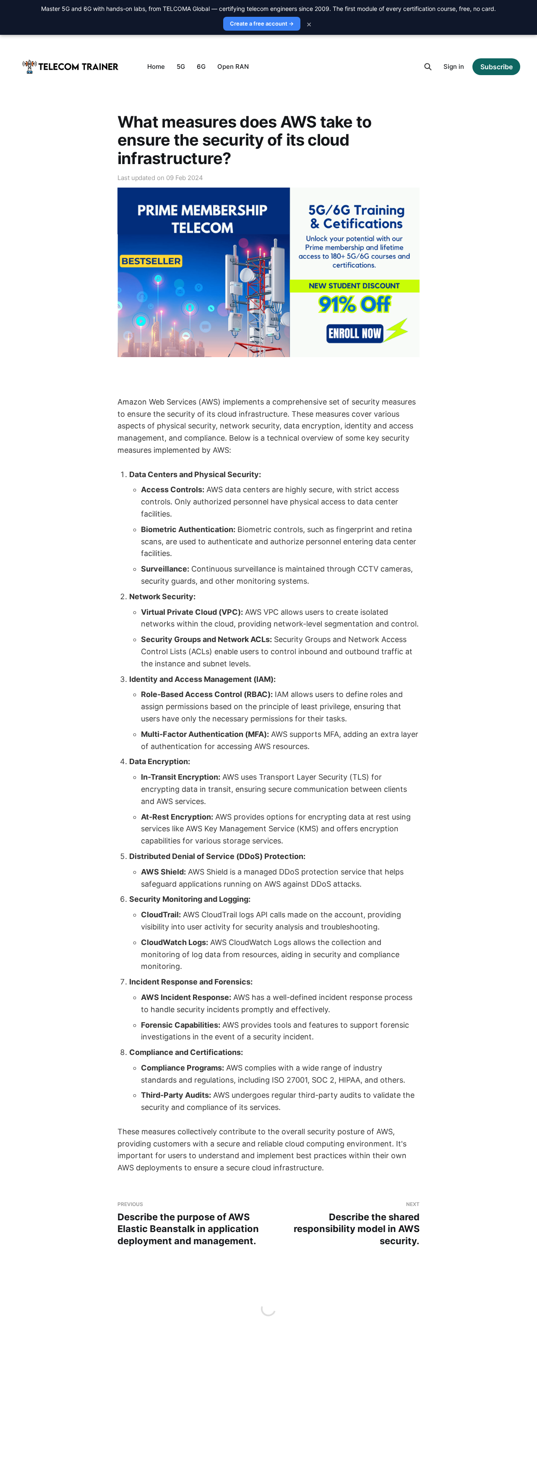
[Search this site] (428, 66)
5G (181, 66)
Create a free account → (262, 23)
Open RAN (233, 66)
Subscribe (496, 67)
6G (201, 66)
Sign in (453, 66)
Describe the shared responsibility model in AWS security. (357, 1223)
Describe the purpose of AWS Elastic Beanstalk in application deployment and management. (188, 1223)
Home (156, 66)
